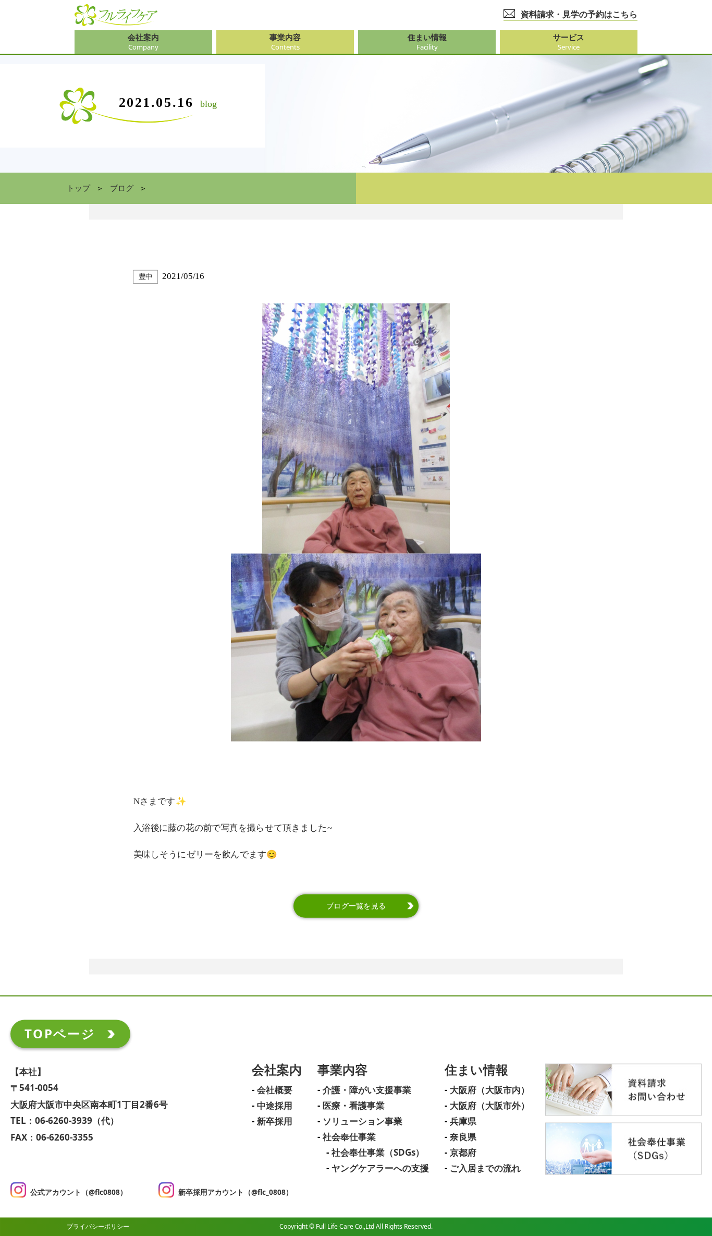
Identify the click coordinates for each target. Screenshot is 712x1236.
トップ (78, 188)
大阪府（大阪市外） (490, 1106)
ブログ (121, 188)
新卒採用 (274, 1122)
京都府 (463, 1153)
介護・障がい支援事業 (367, 1090)
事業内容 (342, 1070)
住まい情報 (476, 1070)
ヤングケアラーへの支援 (380, 1169)
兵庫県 (463, 1122)
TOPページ (59, 1033)
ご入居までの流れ (485, 1169)
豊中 (146, 277)
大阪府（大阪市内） (490, 1090)
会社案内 (277, 1070)
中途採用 (274, 1106)
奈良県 (463, 1137)
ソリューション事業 (362, 1122)
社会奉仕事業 (349, 1137)
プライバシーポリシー (98, 1226)
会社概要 (274, 1090)
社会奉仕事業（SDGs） (378, 1153)
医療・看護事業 (354, 1106)
